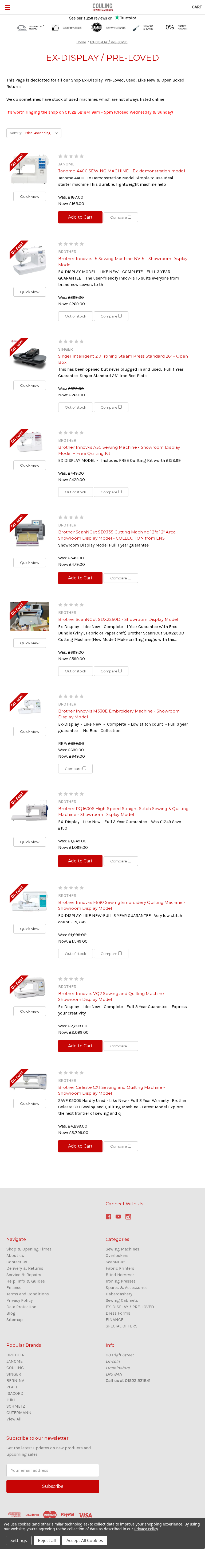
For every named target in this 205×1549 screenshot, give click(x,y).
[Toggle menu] (7, 7)
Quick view (29, 196)
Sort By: (16, 133)
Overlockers (117, 1255)
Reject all (47, 1540)
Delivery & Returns (24, 1268)
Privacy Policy (19, 1300)
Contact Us (16, 1261)
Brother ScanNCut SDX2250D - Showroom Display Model (118, 619)
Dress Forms (118, 1313)
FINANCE (114, 1319)
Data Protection (21, 1306)
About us (15, 1255)
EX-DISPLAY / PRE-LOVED (130, 1306)
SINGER (13, 1374)
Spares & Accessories (127, 1287)
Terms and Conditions (27, 1293)
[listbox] (43, 133)
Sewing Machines (122, 1249)
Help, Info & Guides (25, 1281)
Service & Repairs (23, 1274)
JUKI (10, 1399)
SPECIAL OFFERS (121, 1326)
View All (14, 1419)
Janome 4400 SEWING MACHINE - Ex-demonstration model (121, 170)
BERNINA (15, 1380)
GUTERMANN (18, 1412)
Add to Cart (80, 217)
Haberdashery (119, 1293)
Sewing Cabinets (122, 1300)
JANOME (14, 1361)
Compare (119, 217)
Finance (13, 1287)
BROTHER (15, 1354)
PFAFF (12, 1386)
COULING (15, 1367)
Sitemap (14, 1319)
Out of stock (75, 316)
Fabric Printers (120, 1268)
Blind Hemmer (120, 1274)
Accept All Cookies (84, 1540)
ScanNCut (115, 1261)
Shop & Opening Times (29, 1249)
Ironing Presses (121, 1281)
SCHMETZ (15, 1406)
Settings (18, 1540)
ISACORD (14, 1393)
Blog (10, 1313)
